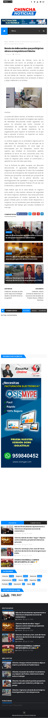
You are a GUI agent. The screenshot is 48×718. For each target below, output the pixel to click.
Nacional (33, 576)
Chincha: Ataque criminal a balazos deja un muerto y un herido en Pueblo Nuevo (28, 664)
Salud (29, 584)
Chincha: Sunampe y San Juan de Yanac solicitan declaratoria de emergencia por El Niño (24, 279)
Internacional (6, 580)
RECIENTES (12, 523)
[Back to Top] (24, 712)
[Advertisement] (24, 494)
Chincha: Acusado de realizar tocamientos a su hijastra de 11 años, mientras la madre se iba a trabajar (28, 674)
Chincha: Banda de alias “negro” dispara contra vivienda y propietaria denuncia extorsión (24, 258)
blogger (26, 311)
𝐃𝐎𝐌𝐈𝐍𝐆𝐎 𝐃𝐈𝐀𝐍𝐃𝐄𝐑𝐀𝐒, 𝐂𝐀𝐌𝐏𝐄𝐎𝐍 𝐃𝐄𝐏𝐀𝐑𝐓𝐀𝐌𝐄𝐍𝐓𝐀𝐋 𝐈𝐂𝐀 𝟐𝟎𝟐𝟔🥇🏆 (26, 561)
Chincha (11, 42)
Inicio (6, 42)
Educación (17, 584)
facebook (42, 311)
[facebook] (31, 2)
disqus (34, 311)
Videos (21, 580)
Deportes (33, 580)
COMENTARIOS (35, 523)
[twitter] (34, 2)
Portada (5, 584)
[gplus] (43, 2)
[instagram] (40, 2)
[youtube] (37, 2)
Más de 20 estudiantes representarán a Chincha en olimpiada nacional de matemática (24, 236)
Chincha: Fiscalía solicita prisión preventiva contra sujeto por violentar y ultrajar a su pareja (28, 683)
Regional (19, 576)
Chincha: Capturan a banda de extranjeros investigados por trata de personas (28, 691)
